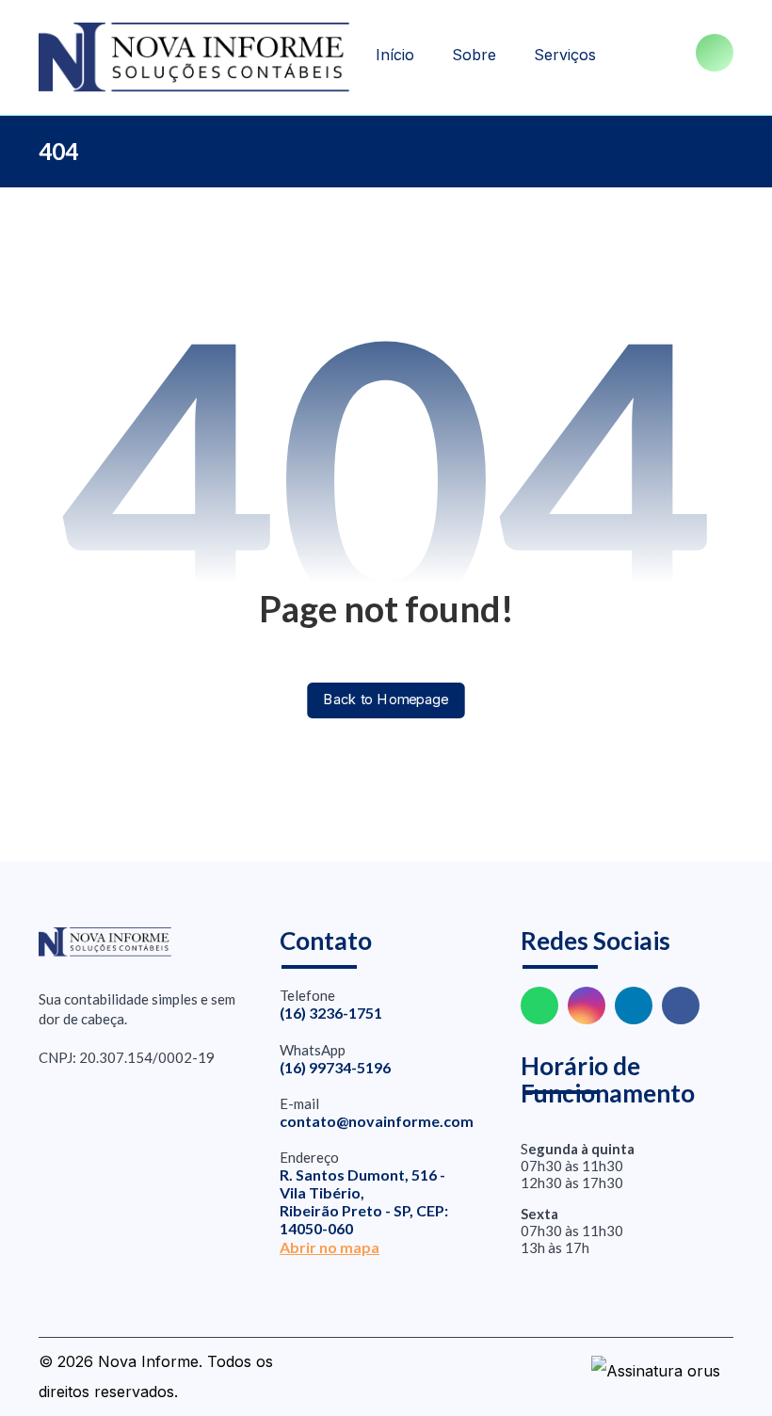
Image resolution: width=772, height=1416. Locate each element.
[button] (714, 53)
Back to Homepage (385, 699)
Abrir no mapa (329, 1247)
